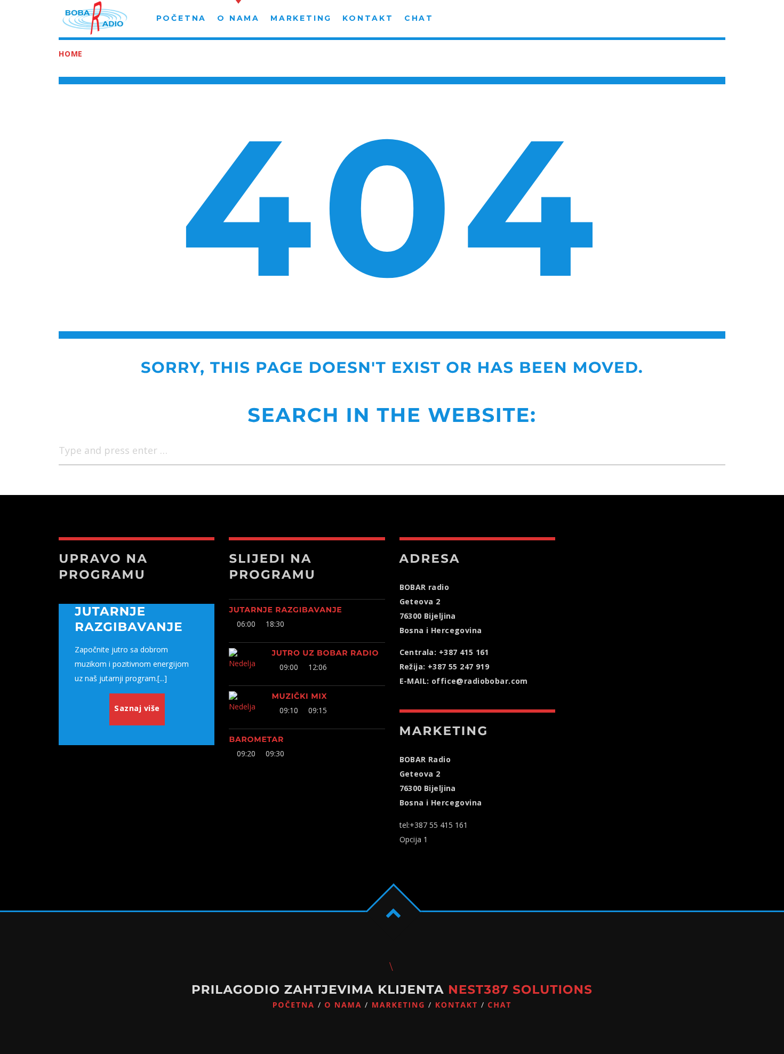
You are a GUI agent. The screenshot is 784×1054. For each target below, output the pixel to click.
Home (71, 54)
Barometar (256, 739)
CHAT (499, 1005)
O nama (343, 1005)
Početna (294, 1005)
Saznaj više (137, 708)
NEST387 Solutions (520, 989)
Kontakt (456, 1005)
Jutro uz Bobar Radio (325, 653)
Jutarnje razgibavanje (285, 609)
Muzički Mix (299, 696)
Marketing (399, 1005)
